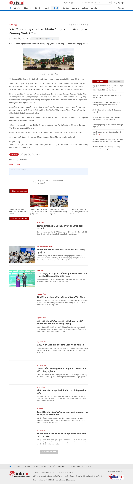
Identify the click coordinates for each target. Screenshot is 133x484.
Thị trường (27, 8)
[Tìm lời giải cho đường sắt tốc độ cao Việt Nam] (22, 301)
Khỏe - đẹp (65, 8)
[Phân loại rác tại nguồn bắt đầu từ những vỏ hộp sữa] (22, 395)
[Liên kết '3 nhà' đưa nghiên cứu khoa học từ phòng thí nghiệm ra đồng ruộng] (22, 325)
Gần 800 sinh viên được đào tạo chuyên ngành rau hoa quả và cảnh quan (62, 413)
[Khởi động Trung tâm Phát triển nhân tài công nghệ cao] (59, 201)
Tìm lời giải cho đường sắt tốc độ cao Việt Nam (61, 297)
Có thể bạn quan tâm (19, 191)
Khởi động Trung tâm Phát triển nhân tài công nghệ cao (58, 211)
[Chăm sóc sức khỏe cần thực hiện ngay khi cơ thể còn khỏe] (79, 201)
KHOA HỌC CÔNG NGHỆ (44, 246)
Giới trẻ (55, 8)
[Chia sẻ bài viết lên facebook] (10, 38)
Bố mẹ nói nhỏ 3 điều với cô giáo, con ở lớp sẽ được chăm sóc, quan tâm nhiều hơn (107, 140)
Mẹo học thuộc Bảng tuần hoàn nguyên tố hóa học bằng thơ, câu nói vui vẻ (107, 118)
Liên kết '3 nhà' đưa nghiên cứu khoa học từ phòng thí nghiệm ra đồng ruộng (60, 322)
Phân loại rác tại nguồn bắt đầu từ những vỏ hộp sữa (62, 391)
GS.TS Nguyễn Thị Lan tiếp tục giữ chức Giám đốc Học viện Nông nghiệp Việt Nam (62, 274)
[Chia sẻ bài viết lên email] (19, 38)
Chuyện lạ (75, 8)
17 (118, 105)
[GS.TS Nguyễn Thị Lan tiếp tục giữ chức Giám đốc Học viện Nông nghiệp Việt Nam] (22, 278)
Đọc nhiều (100, 82)
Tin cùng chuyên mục (19, 218)
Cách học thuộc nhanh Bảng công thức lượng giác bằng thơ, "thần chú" (106, 104)
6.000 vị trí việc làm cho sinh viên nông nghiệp (60, 344)
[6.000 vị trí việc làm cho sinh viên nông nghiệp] (22, 349)
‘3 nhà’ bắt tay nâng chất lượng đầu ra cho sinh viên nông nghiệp (61, 370)
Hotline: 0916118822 (87, 3)
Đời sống (17, 8)
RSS (122, 8)
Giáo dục (40, 223)
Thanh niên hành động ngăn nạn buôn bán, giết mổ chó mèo (61, 435)
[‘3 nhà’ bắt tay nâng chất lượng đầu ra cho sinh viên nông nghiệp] (22, 373)
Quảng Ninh (22, 159)
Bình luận (14, 154)
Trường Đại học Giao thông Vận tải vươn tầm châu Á (17, 211)
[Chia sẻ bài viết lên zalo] (15, 38)
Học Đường (41, 294)
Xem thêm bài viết (49, 452)
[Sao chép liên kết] (23, 38)
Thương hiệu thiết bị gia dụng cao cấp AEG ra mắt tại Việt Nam (38, 211)
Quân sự (85, 8)
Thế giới (37, 8)
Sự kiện (94, 8)
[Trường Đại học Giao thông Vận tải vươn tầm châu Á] (18, 201)
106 (98, 134)
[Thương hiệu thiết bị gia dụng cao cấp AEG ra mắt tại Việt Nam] (39, 201)
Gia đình (46, 8)
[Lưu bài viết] (27, 38)
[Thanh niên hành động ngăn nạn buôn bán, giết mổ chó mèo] (22, 438)
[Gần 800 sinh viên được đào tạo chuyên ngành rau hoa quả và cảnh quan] (22, 416)
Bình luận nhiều (115, 82)
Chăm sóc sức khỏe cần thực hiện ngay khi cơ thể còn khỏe (79, 211)
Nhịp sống (41, 387)
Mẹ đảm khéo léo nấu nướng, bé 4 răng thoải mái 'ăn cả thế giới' (106, 148)
